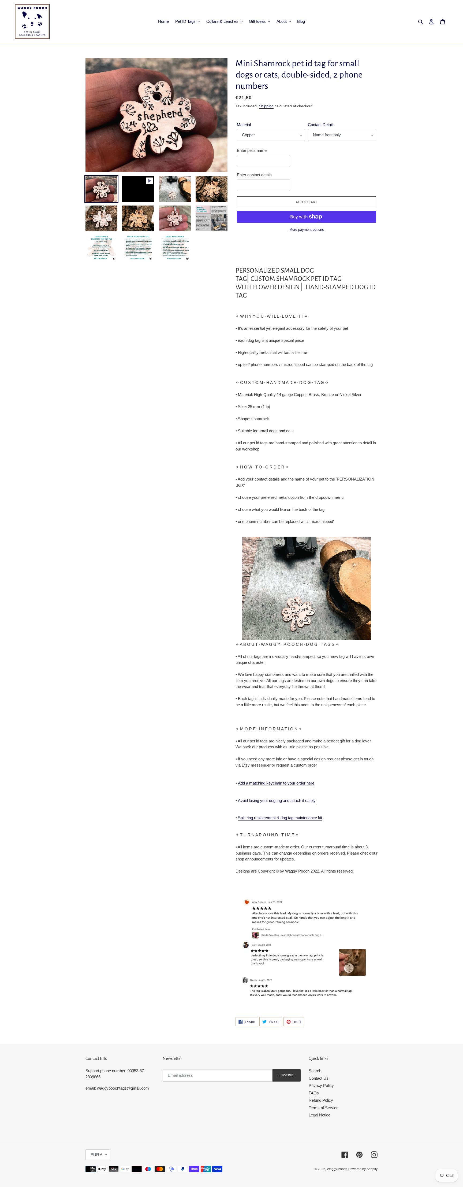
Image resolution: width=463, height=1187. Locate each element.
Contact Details (321, 124)
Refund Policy (321, 1100)
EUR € (96, 1154)
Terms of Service (323, 1107)
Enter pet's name (252, 150)
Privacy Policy (321, 1085)
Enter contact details (254, 175)
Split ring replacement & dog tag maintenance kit (280, 817)
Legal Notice (319, 1115)
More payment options (306, 230)
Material (244, 124)
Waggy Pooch (337, 1169)
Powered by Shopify (363, 1169)
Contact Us (318, 1078)
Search (315, 1070)
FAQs (314, 1093)
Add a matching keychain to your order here (276, 783)
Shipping (266, 106)
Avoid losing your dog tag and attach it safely (277, 800)
